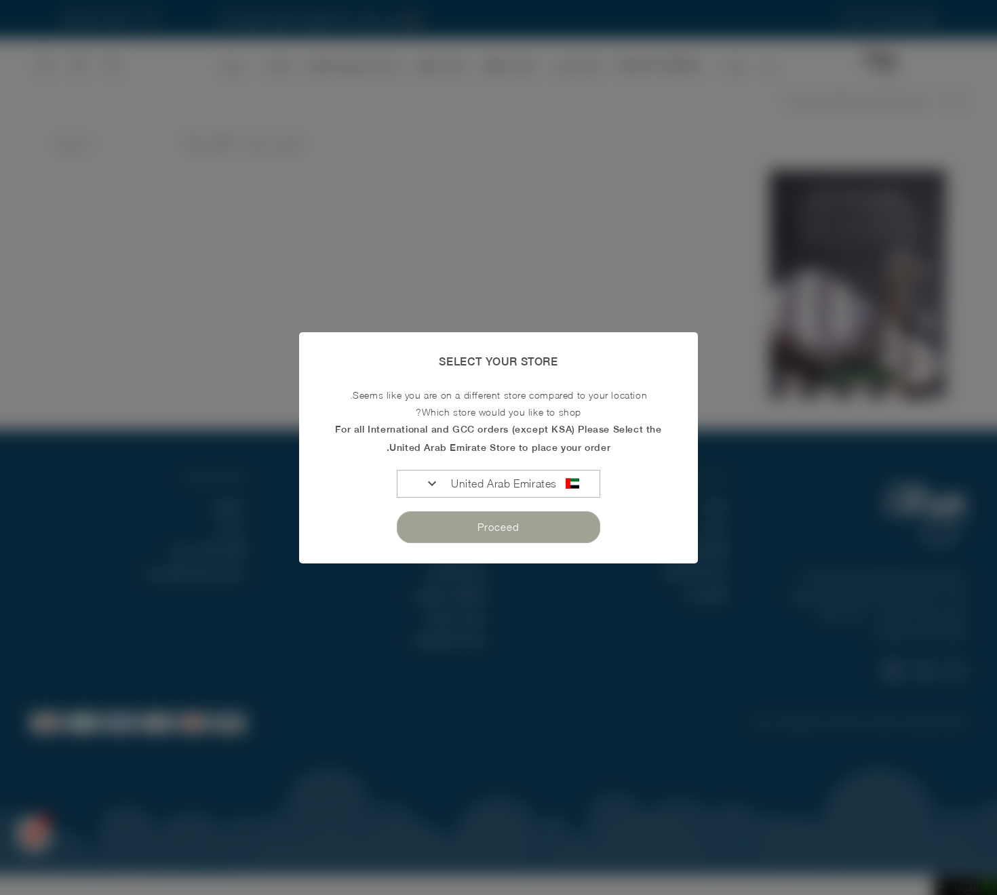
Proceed (498, 527)
